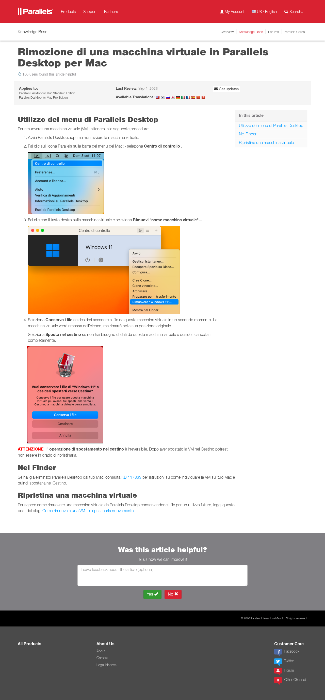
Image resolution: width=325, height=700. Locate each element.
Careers (102, 658)
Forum (289, 670)
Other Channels (295, 680)
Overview (227, 32)
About (100, 651)
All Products (29, 644)
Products (68, 11)
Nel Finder (247, 134)
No (171, 594)
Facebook (291, 651)
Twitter (289, 661)
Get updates (228, 89)
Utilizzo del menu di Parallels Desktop (271, 125)
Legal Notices (106, 665)
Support (89, 11)
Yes (150, 594)
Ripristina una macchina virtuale (266, 142)
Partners (111, 11)
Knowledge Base (251, 32)
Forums (273, 32)
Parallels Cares (294, 32)
